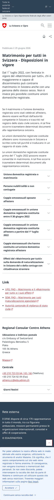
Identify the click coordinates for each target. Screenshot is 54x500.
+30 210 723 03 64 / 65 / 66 (17, 373)
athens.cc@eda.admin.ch (15, 380)
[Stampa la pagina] (44, 36)
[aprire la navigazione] (49, 25)
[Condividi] (50, 36)
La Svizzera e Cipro (18, 25)
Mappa (6, 360)
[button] (49, 443)
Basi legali (33, 481)
